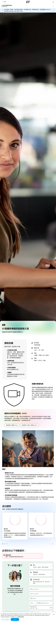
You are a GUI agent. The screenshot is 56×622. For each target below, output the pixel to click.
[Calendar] (51, 608)
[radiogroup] (41, 574)
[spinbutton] (31, 608)
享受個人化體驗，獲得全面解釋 (40, 567)
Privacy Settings (5, 619)
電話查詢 (35, 572)
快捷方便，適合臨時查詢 (39, 574)
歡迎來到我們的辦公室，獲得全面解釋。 (41, 582)
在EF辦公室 (36, 579)
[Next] (53, 544)
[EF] (28, 2)
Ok (15, 619)
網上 (34, 565)
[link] (7, 6)
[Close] (53, 614)
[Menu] (53, 6)
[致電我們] (53, 1)
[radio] (41, 566)
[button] (4, 2)
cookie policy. (21, 616)
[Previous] (50, 544)
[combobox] (32, 603)
